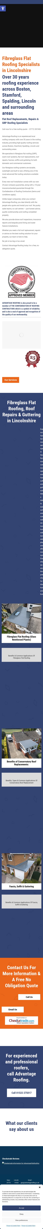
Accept (21, 1208)
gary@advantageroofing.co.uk (30, 1183)
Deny (21, 1214)
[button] (40, 1187)
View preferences (21, 1220)
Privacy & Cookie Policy (13, 1225)
